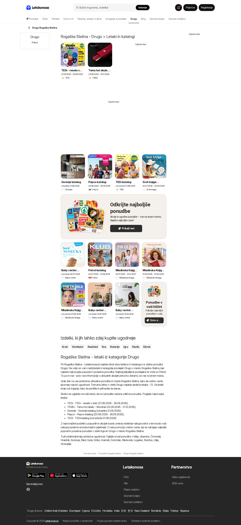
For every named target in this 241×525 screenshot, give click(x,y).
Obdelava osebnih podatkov (145, 520)
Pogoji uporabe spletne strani (112, 520)
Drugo (64, 368)
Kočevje (75, 440)
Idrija (136, 436)
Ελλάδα (96, 510)
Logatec (138, 440)
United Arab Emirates (56, 510)
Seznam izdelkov (177, 18)
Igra (125, 346)
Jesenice (145, 436)
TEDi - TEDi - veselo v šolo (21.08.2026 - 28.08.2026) (97, 403)
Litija (156, 440)
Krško (97, 440)
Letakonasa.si (51, 520)
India (116, 510)
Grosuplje (66, 443)
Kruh (65, 346)
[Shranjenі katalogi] (178, 7)
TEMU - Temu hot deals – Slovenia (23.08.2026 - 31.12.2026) (101, 407)
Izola (89, 440)
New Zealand (141, 510)
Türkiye (174, 510)
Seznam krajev (157, 18)
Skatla (135, 346)
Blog (143, 18)
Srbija (165, 510)
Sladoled (93, 346)
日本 (123, 510)
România (156, 510)
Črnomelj (156, 436)
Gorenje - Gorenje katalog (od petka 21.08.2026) (94, 410)
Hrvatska (107, 510)
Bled (83, 440)
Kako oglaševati (181, 477)
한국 (130, 510)
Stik (126, 483)
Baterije (115, 346)
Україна (184, 510)
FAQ (126, 477)
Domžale (116, 440)
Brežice (148, 440)
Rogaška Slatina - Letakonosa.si (82, 364)
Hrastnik (65, 440)
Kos (104, 346)
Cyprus (86, 510)
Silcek (146, 346)
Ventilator (78, 346)
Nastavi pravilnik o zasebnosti (77, 520)
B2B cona (177, 483)
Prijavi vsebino (131, 489)
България (74, 510)
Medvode (127, 440)
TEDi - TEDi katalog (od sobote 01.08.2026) (91, 418)
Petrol (162, 372)
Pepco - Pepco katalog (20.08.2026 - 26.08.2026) (95, 414)
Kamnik (105, 440)
